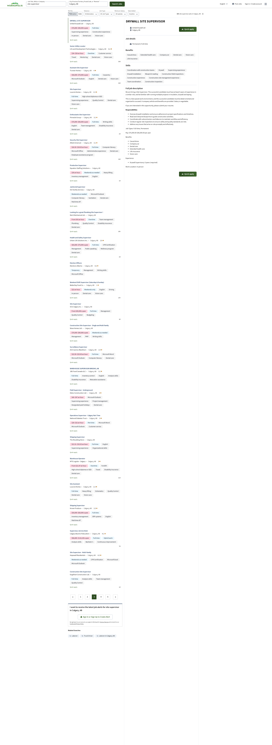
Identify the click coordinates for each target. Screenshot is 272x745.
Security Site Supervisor (78, 140)
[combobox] (46, 4)
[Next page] (115, 596)
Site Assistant (75, 484)
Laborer (75, 636)
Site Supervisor (75, 89)
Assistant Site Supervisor (79, 68)
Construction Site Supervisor (80, 572)
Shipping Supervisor (77, 437)
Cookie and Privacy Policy (77, 624)
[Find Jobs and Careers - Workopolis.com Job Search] (14, 4)
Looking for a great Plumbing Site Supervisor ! (86, 212)
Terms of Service (104, 622)
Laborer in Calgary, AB (107, 636)
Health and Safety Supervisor (80, 238)
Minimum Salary (120, 11)
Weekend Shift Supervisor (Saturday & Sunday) (87, 282)
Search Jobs (117, 4)
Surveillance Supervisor (78, 347)
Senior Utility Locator (77, 46)
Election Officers (76, 263)
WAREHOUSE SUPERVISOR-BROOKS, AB (84, 369)
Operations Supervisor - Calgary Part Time (85, 416)
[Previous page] (73, 596)
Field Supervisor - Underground (81, 390)
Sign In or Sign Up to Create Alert (96, 617)
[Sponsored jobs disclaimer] (202, 14)
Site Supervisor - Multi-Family (80, 552)
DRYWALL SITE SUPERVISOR (80, 21)
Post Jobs (238, 4)
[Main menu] (265, 4)
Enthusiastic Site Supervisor (80, 115)
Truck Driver (88, 636)
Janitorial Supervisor (77, 187)
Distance (86, 11)
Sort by (70, 11)
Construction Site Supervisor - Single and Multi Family (89, 326)
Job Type (102, 11)
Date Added (131, 11)
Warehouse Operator (77, 459)
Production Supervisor (78, 165)
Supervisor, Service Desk (79, 531)
